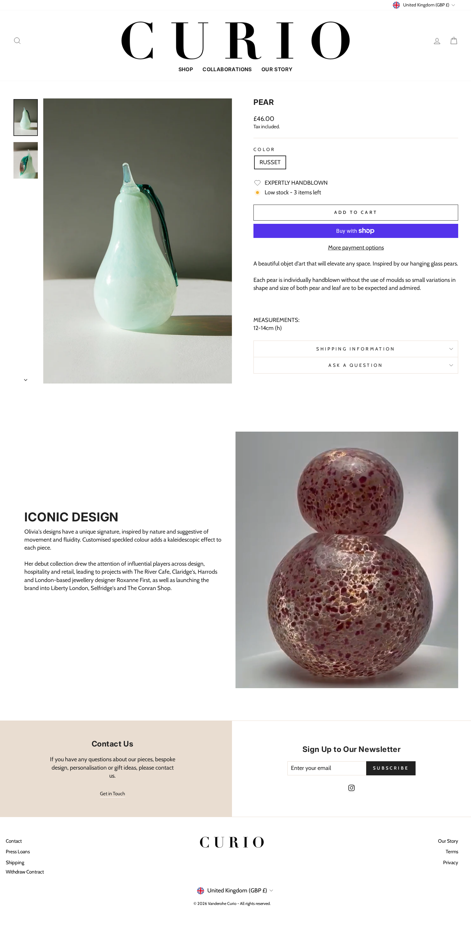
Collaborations (227, 69)
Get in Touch (112, 794)
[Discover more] (124, 560)
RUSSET (270, 162)
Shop (185, 69)
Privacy (450, 862)
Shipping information (355, 349)
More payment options (356, 247)
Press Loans (18, 851)
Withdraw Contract (25, 872)
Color (264, 149)
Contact (14, 841)
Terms (452, 851)
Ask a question (355, 365)
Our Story (277, 69)
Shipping (15, 862)
